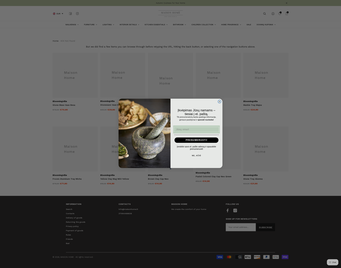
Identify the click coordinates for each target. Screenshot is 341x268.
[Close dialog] (219, 101)
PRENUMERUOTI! (196, 140)
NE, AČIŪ (196, 156)
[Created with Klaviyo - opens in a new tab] (170, 168)
